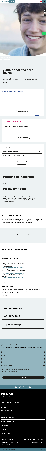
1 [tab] (21, 230)
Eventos (3, 429)
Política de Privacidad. (14, 371)
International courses (7, 417)
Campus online (16, 402)
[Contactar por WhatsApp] (44, 33)
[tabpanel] (23, 218)
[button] (23, 365)
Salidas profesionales (7, 421)
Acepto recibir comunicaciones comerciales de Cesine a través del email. (17, 369)
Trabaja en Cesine (5, 402)
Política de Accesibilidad (4, 449)
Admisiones (4, 425)
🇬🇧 (41, 1)
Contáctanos (11, 1)
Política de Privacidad (12, 449)
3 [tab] (24, 230)
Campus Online (5, 433)
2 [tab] (23, 230)
